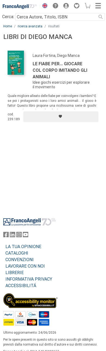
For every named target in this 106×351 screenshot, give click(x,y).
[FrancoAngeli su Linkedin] (12, 235)
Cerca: (8, 16)
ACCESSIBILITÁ (20, 285)
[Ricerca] (100, 17)
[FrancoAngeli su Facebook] (6, 235)
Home (7, 26)
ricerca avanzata (30, 26)
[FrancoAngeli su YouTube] (25, 235)
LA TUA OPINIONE (23, 246)
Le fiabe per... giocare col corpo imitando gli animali (60, 70)
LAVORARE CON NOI (25, 266)
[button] (43, 6)
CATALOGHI (16, 253)
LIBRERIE (14, 272)
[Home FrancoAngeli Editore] (20, 6)
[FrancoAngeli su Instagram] (19, 235)
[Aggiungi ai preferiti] (60, 116)
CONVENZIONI (19, 259)
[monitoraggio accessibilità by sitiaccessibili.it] (30, 296)
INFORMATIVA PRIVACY (28, 279)
